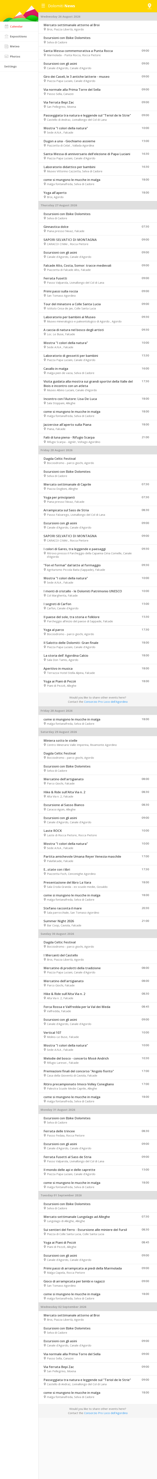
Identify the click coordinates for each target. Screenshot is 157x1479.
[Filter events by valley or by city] (149, 6)
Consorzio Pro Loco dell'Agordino (106, 701)
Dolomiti (61, 5)
